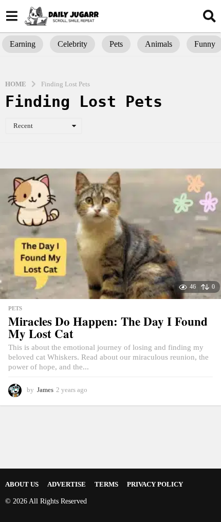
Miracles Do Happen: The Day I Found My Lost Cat (108, 327)
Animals (158, 44)
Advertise (66, 484)
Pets (116, 44)
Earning (22, 44)
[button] (11, 16)
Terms (106, 484)
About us (22, 484)
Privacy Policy (155, 484)
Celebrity (72, 44)
